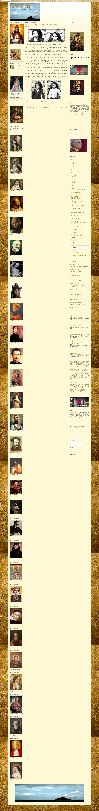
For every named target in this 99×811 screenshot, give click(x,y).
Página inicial (46, 107)
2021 (72, 165)
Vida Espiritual (74, 391)
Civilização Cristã (80, 366)
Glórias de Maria (80, 375)
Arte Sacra (77, 363)
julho (72, 181)
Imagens (86, 376)
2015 (72, 239)
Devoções (84, 369)
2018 (72, 169)
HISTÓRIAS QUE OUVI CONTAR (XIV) (78, 189)
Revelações (79, 386)
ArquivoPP (82, 362)
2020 (72, 166)
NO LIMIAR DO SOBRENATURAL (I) (77, 200)
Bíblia (85, 363)
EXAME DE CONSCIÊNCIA (74, 252)
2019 (72, 168)
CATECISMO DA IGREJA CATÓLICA (76, 275)
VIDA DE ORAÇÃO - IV (73, 263)
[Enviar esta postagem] (40, 101)
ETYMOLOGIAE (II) (13, 100)
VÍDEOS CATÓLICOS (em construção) (76, 280)
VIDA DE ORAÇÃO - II (73, 259)
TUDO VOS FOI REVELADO (74, 269)
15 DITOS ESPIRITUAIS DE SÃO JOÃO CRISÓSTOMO (79, 334)
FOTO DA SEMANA (74, 221)
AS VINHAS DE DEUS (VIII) (74, 343)
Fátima (86, 372)
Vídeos (81, 391)
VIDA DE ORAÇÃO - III (73, 261)
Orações (85, 382)
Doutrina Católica (74, 370)
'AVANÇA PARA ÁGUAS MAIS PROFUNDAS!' (76, 230)
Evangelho (79, 372)
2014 (72, 240)
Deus (78, 369)
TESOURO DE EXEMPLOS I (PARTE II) (76, 294)
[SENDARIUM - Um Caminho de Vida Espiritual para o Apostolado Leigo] (49, 801)
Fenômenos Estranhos (76, 373)
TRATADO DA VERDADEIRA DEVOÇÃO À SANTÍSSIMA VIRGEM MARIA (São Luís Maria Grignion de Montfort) (79, 273)
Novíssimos (78, 382)
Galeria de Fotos (72, 375)
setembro (73, 178)
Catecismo (76, 365)
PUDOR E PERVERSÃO (75, 198)
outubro (73, 176)
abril (72, 185)
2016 (72, 172)
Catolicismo (83, 365)
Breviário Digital (73, 364)
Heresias (86, 375)
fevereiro (73, 188)
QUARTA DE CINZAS (75, 225)
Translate (73, 26)
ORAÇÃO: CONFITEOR (75, 216)
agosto (73, 179)
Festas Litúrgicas (85, 373)
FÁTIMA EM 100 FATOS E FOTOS (75, 250)
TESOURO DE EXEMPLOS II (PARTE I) (76, 296)
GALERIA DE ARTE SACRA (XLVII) (75, 321)
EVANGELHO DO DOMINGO (74, 339)
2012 (72, 243)
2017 (72, 171)
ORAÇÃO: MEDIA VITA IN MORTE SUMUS (77, 312)
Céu (88, 365)
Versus (81, 390)
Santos (77, 387)
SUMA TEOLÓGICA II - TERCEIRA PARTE (77, 299)
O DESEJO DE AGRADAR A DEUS (75, 325)
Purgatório (72, 386)
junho (73, 182)
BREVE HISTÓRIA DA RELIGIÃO (75, 289)
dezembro (73, 173)
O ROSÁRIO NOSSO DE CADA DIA (76, 302)
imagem (80, 376)
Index (70, 377)
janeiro (73, 237)
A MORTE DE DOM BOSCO (74, 353)
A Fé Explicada (81, 361)
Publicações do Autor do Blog (79, 385)
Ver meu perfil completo (18, 67)
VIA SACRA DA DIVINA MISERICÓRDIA (76, 277)
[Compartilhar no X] (44, 101)
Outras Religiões (72, 383)
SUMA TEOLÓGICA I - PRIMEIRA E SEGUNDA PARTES (79, 297)
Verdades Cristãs (73, 390)
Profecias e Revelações (84, 384)
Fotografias (74, 374)
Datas (71, 369)
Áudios (82, 363)
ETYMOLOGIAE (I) (73, 316)
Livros (87, 378)
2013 (72, 242)
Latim (73, 378)
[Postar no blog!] (42, 101)
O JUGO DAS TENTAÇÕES (76, 218)
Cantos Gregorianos (83, 364)
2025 (72, 159)
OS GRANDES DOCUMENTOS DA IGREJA (77, 291)
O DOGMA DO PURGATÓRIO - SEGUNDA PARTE (78, 306)
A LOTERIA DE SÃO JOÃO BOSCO (77, 234)
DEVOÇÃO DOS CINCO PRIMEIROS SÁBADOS (78, 282)
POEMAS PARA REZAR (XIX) (76, 192)
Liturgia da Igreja (80, 378)
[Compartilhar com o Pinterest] (46, 101)
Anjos (78, 362)
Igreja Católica (73, 376)
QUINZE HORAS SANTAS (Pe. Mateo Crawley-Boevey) (79, 266)
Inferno (80, 377)
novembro (73, 175)
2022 (72, 163)
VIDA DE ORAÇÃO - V (73, 264)
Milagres (81, 379)
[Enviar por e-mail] (41, 101)
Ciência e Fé (73, 366)
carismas (71, 365)
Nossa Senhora (86, 380)
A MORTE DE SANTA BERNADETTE (77, 212)
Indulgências (75, 377)
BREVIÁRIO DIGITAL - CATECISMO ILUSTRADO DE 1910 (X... (77, 194)
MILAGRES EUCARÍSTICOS (74, 307)
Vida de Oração (86, 390)
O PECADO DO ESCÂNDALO (76, 226)
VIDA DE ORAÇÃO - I (73, 258)
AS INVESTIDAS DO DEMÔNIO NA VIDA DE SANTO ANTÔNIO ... (79, 197)
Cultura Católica (83, 367)
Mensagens (76, 379)
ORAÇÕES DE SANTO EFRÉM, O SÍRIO (78, 219)
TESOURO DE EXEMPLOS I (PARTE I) (76, 292)
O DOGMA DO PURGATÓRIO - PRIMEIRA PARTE (78, 304)
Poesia (76, 384)
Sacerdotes (85, 386)
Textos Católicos (81, 389)
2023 (72, 162)
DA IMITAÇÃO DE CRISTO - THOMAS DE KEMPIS (78, 268)
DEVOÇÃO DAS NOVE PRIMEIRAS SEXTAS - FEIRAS (79, 283)
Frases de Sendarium (84, 374)
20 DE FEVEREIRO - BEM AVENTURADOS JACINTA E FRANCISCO (78, 211)
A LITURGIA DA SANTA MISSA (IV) (77, 215)
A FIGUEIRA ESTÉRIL (75, 191)
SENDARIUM (20, 6)
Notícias (73, 382)
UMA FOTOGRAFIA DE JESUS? (76, 235)
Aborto (75, 362)
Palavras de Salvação (82, 383)
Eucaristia (72, 372)
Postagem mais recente (30, 107)
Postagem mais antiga (63, 107)
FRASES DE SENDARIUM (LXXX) (75, 330)
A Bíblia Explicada (73, 361)
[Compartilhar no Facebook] (45, 101)
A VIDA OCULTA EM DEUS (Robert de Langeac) (78, 301)
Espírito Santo (86, 370)
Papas (71, 384)
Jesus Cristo (86, 377)
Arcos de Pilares (19, 65)
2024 (72, 160)
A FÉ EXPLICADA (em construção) (75, 271)
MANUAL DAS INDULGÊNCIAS (75, 278)
